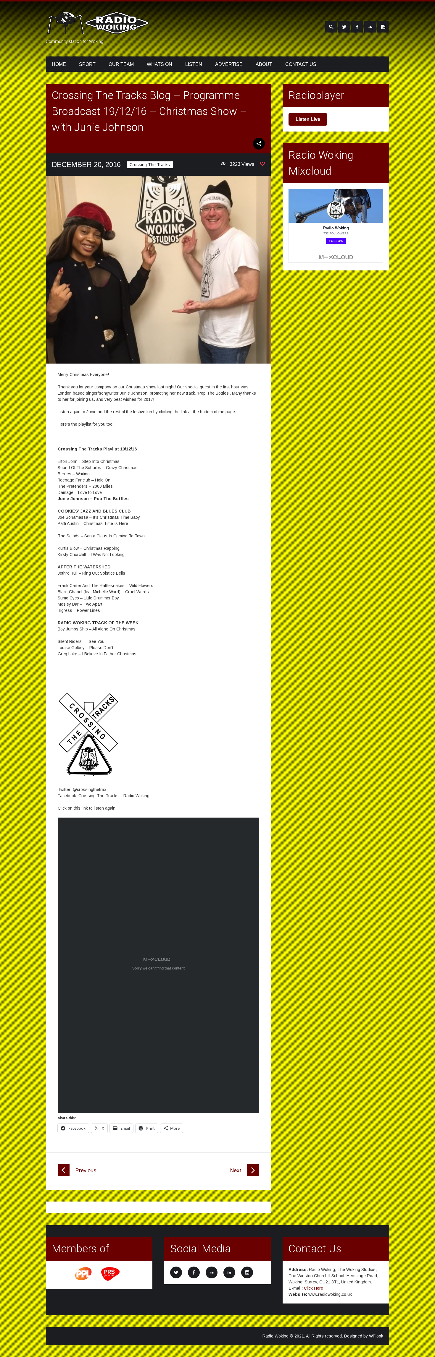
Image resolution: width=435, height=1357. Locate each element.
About (264, 64)
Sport (87, 64)
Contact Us (300, 64)
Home (59, 64)
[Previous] (64, 1174)
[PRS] (110, 1279)
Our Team (121, 64)
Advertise (229, 64)
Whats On (159, 64)
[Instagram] (383, 27)
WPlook (376, 1336)
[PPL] (84, 1279)
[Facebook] (357, 27)
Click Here (313, 1288)
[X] (344, 27)
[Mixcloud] (370, 27)
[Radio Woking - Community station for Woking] (99, 30)
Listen (193, 64)
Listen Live (308, 119)
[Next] (253, 1174)
